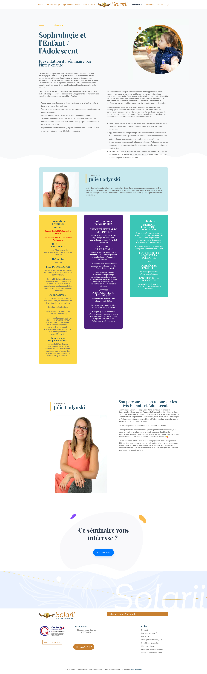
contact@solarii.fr (58, 334)
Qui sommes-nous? (71, 5)
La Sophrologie (53, 5)
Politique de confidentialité (152, 649)
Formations (88, 5)
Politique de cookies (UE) (151, 639)
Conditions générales (150, 643)
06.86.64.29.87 (84, 646)
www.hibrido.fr (136, 669)
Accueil (41, 5)
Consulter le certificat (52, 642)
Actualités (150, 5)
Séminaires (135, 5)
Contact (160, 5)
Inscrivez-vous (103, 552)
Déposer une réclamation (151, 652)
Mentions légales (148, 646)
